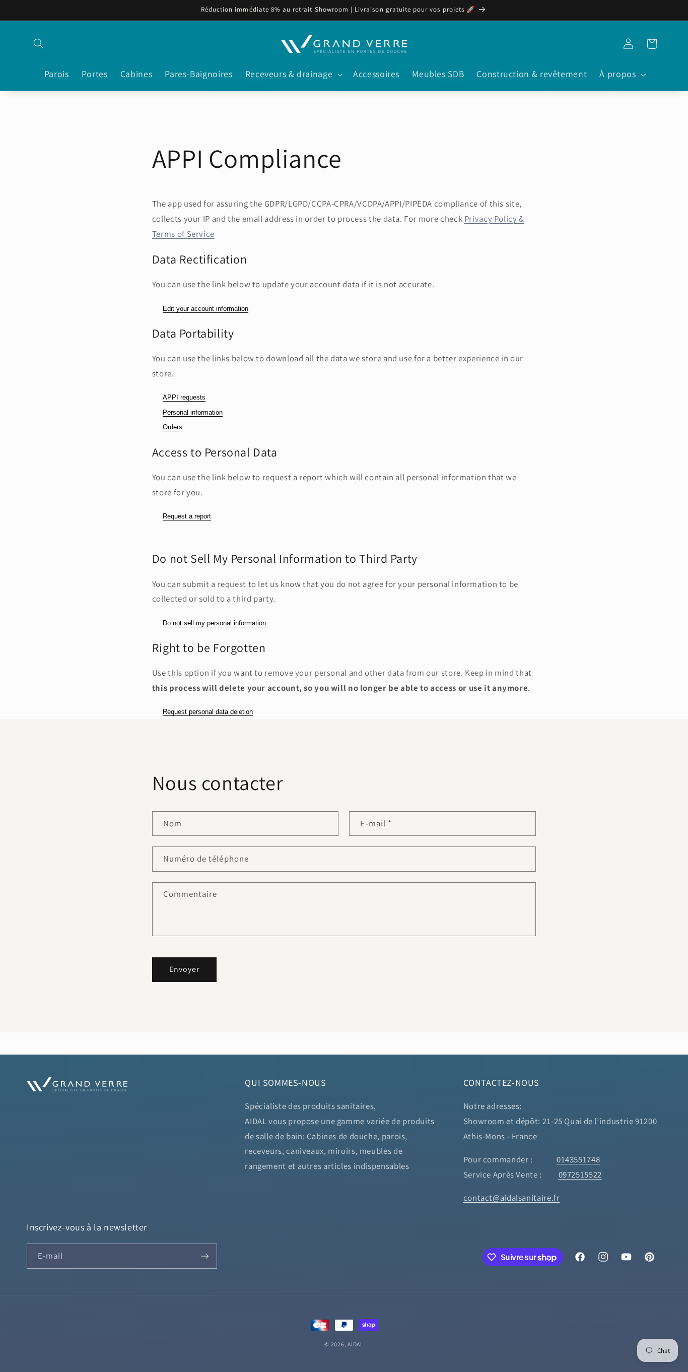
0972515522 (580, 1174)
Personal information (193, 412)
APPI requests (184, 397)
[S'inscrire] (205, 1256)
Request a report (187, 516)
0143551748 (578, 1159)
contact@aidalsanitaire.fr (511, 1197)
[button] (38, 43)
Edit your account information (205, 308)
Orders (172, 427)
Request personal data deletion (208, 711)
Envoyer (184, 969)
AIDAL (356, 1344)
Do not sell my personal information (214, 623)
